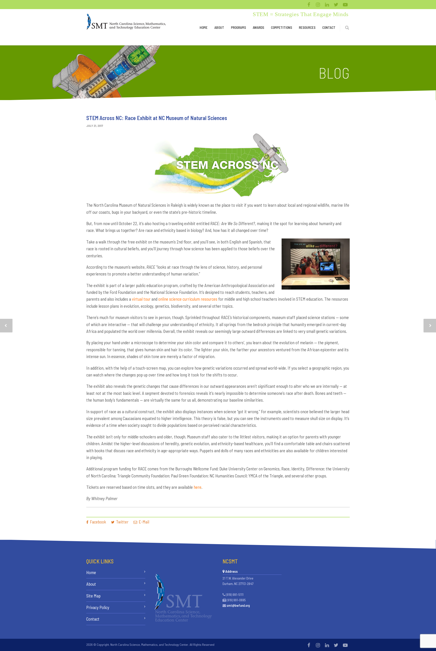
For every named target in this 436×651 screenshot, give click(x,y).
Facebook (97, 521)
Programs (238, 27)
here (197, 487)
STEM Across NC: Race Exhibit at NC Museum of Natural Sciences (156, 118)
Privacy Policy (97, 607)
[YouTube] (345, 4)
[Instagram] (317, 4)
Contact (328, 27)
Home (204, 27)
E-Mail (143, 521)
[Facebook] (308, 4)
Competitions (281, 27)
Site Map (93, 595)
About (219, 27)
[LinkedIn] (327, 4)
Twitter (122, 521)
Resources (307, 27)
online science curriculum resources (187, 299)
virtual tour (141, 299)
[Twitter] (336, 4)
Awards (258, 27)
